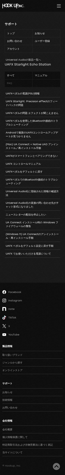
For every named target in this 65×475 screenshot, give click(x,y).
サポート (11, 24)
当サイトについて (12, 452)
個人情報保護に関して (15, 437)
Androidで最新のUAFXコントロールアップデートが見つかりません (32, 134)
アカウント (13, 48)
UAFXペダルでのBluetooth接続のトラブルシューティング (32, 181)
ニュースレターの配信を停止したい (26, 214)
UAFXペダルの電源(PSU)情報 (23, 93)
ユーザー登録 (42, 41)
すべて (11, 75)
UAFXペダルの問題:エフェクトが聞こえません (32, 113)
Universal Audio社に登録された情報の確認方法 (32, 193)
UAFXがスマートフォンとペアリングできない (32, 156)
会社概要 (7, 429)
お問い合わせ (14, 41)
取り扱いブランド (12, 355)
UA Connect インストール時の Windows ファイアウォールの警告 (32, 224)
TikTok (12, 317)
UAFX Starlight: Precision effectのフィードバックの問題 (32, 103)
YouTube (13, 334)
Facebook (14, 292)
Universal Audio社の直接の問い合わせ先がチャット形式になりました (32, 204)
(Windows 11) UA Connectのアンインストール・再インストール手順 (32, 236)
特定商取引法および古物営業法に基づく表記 (27, 444)
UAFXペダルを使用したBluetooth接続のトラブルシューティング (32, 122)
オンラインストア (12, 370)
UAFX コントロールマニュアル (23, 163)
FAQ (9, 83)
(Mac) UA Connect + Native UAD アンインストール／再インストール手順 (32, 146)
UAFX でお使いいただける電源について (28, 253)
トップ (11, 33)
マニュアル (41, 75)
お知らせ (40, 33)
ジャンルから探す (12, 362)
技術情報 (7, 400)
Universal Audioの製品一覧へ (23, 59)
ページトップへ (56, 466)
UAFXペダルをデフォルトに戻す (24, 171)
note (11, 309)
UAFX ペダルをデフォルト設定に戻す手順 (29, 246)
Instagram (15, 300)
